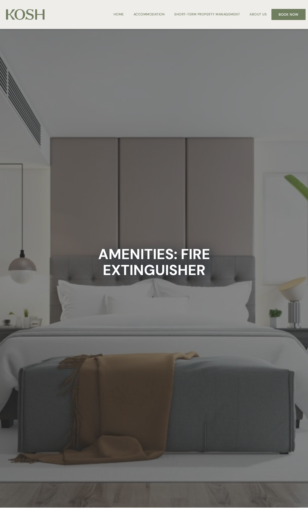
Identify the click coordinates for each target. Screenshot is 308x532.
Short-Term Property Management (207, 14)
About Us (258, 14)
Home (119, 14)
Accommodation (149, 14)
